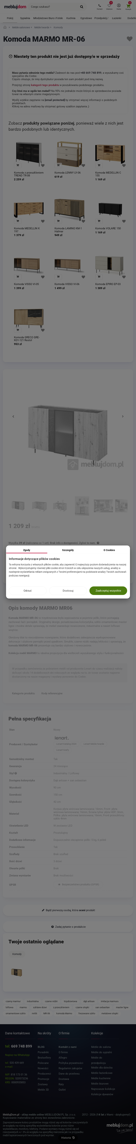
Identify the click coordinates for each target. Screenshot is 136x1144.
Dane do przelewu (69, 1073)
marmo (23, 1007)
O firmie (63, 1052)
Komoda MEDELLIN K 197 (27, 230)
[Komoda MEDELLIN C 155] (110, 154)
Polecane (43, 1063)
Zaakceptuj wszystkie (108, 590)
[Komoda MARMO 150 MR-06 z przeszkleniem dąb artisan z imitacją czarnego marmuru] (18, 506)
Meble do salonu (101, 1047)
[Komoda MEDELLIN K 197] (29, 210)
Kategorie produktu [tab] (23, 693)
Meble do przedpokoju (98, 1058)
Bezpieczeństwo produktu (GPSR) (80, 884)
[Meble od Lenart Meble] (90, 738)
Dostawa (64, 1079)
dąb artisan (89, 1001)
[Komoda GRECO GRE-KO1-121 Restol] (29, 319)
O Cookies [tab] (109, 550)
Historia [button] (66, 1137)
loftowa (9, 1007)
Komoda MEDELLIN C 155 (108, 174)
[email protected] (24, 1066)
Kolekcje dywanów (102, 1094)
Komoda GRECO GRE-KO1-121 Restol (26, 339)
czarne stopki (82, 1007)
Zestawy (43, 1084)
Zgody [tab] (26, 550)
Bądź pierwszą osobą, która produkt (70, 910)
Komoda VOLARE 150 (108, 228)
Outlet (62, 1089)
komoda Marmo (64, 1013)
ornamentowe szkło (16, 1013)
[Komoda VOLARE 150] (110, 210)
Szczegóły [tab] (68, 550)
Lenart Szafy (62, 750)
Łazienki (116, 18)
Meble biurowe (100, 1083)
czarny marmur (13, 1001)
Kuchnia (70, 18)
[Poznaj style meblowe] (16, 773)
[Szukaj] (81, 7)
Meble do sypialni (101, 1052)
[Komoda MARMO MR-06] (16, 972)
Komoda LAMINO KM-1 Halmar (68, 230)
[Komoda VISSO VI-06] (69, 266)
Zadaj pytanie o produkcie (70, 926)
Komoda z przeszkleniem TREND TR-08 (29, 174)
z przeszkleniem (61, 1007)
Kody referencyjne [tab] (52, 693)
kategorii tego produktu (45, 85)
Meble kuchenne (100, 1078)
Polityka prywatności (71, 1063)
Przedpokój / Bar (101, 20)
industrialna (33, 1001)
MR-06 (46, 1013)
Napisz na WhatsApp (17, 1055)
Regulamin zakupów (70, 1068)
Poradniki (43, 1052)
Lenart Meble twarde (94, 744)
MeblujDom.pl (11, 1114)
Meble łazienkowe (101, 1073)
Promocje (43, 1079)
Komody (17, 954)
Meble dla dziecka (101, 1067)
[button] (99, 7)
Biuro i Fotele (56, 18)
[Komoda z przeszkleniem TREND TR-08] (29, 154)
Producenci (44, 1073)
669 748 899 (21, 1046)
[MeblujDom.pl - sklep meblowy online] (15, 7)
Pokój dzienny (10, 20)
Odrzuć (28, 590)
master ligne (122, 1007)
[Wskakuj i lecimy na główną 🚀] (5, 27)
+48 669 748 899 (90, 72)
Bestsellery (44, 1057)
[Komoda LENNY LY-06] (69, 154)
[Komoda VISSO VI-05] (29, 266)
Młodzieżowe (40, 18)
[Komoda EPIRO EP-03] (110, 266)
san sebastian (102, 1007)
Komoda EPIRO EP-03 (108, 284)
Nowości (43, 1068)
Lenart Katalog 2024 (66, 744)
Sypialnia (25, 18)
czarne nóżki (51, 1001)
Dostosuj (68, 590)
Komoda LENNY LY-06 (68, 172)
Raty (61, 1084)
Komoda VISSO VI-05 (26, 284)
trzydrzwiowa (70, 1001)
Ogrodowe (86, 18)
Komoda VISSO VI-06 (67, 284)
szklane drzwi (40, 1007)
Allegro (63, 1057)
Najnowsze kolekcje (103, 1089)
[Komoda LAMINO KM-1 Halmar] (69, 210)
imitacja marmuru (109, 1001)
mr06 (34, 1013)
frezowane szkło (86, 1013)
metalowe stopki (109, 1013)
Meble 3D (43, 1089)
